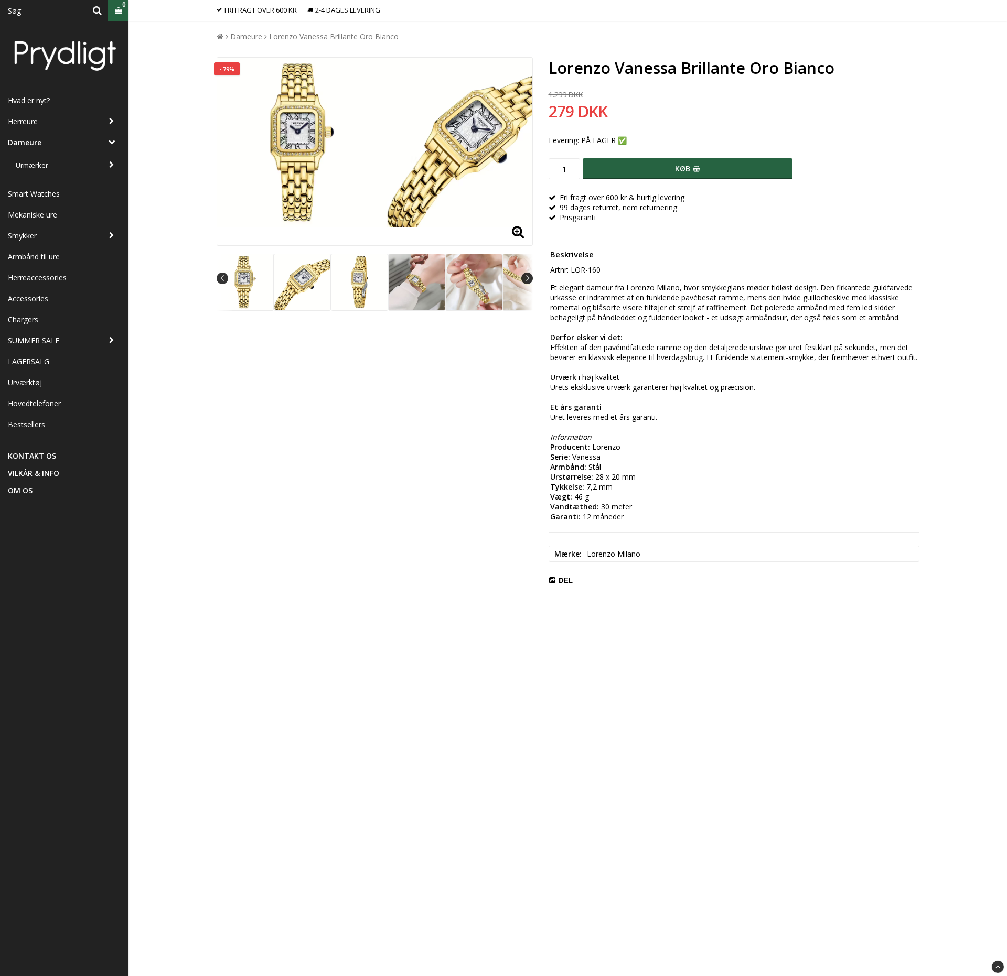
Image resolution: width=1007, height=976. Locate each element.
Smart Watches (34, 194)
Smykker (22, 236)
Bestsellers (26, 424)
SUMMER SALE (33, 340)
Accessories (28, 298)
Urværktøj (25, 382)
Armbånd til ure (34, 257)
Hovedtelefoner (34, 403)
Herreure (23, 121)
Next (527, 278)
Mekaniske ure (32, 215)
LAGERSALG (28, 361)
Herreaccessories (37, 278)
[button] (118, 10)
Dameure (24, 142)
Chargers (23, 319)
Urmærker (32, 165)
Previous (222, 278)
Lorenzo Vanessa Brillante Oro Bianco (334, 36)
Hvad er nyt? (29, 100)
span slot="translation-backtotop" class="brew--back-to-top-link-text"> (997, 966)
